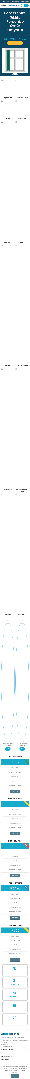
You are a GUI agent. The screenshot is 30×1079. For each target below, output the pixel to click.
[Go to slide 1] (13, 74)
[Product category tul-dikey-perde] (8, 182)
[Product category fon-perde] (8, 555)
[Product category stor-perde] (8, 110)
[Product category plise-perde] (22, 555)
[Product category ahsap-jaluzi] (8, 89)
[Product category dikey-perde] (22, 110)
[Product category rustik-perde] (8, 429)
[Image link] (10, 1033)
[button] (15, 791)
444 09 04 (5, 1044)
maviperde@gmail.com (8, 1046)
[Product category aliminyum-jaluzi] (22, 89)
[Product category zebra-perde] (22, 182)
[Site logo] (14, 5)
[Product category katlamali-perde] (22, 306)
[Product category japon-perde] (8, 306)
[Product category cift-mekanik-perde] (22, 430)
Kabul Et (15, 1076)
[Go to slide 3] (16, 74)
